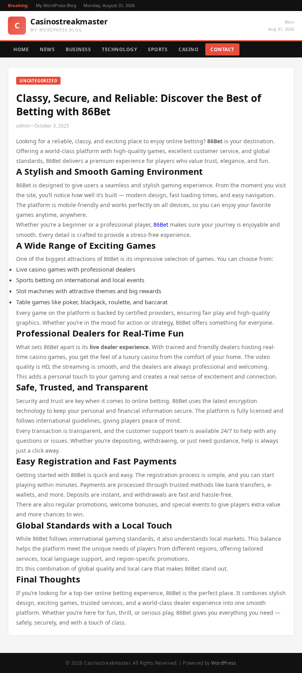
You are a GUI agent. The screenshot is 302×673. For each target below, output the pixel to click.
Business (78, 49)
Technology (119, 49)
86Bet (160, 224)
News (47, 49)
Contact (222, 49)
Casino (189, 49)
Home (21, 49)
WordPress (223, 663)
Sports (158, 49)
